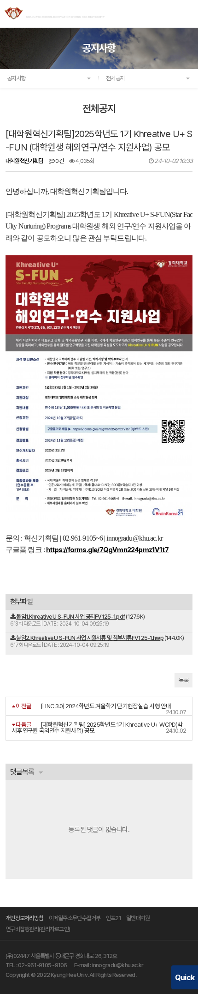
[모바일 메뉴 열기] (188, 13)
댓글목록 (22, 771)
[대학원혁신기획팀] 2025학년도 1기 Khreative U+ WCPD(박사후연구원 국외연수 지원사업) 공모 (97, 727)
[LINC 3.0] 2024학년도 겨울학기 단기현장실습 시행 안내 (106, 706)
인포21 (113, 918)
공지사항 (16, 78)
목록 (183, 680)
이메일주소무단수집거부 (75, 918)
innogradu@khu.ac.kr (117, 965)
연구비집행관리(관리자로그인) (38, 929)
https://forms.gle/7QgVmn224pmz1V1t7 (107, 550)
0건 (59, 160)
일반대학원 (138, 918)
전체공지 (115, 78)
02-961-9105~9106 (42, 965)
